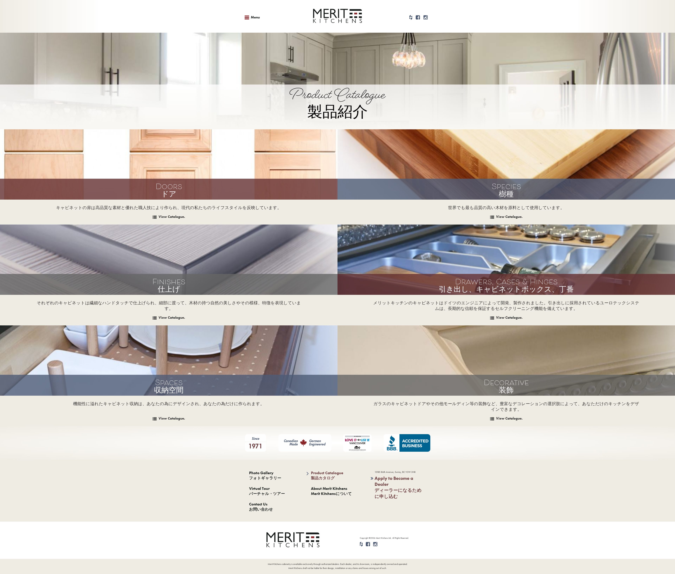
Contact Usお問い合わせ (261, 507)
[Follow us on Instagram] (425, 17)
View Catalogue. (171, 216)
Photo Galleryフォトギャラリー (265, 475)
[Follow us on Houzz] (410, 17)
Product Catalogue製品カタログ (327, 475)
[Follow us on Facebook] (418, 17)
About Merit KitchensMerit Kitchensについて (331, 491)
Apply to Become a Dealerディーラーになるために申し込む (398, 487)
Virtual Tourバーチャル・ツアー (267, 491)
